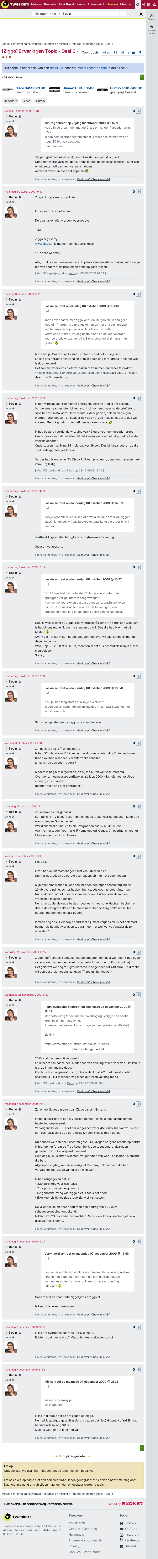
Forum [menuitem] (113, 4)
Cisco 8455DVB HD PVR (33, 88)
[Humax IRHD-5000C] (102, 90)
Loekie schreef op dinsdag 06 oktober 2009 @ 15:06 (81, 306)
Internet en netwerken (27, 43)
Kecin (13, 116)
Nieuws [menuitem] (36, 4)
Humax (40, 101)
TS (115, 52)
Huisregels (76, 1534)
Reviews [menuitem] (50, 4)
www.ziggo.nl (44, 243)
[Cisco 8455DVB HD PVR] (7, 90)
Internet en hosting (56, 43)
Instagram (132, 1534)
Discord (130, 1546)
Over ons (90, 1529)
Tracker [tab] (151, 19)
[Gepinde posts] (140, 52)
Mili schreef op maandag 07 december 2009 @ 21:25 (81, 1381)
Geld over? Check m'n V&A (93, 179)
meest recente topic (92, 68)
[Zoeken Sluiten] (141, 13)
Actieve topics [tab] (151, 32)
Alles (106, 52)
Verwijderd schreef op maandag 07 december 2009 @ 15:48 (87, 1253)
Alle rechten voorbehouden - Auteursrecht (32, 1530)
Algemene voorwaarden (86, 1540)
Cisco (26, 101)
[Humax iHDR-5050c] (55, 90)
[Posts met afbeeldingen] (122, 52)
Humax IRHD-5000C (126, 88)
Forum (6, 43)
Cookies (75, 1552)
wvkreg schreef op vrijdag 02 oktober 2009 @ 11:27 (81, 123)
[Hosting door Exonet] (125, 1504)
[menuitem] (138, 4)
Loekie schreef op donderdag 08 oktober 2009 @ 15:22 (83, 579)
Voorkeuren (92, 1552)
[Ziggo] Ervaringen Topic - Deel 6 (92, 43)
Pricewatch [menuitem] (96, 4)
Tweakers (9, 1526)
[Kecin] (11, 131)
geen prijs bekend (28, 92)
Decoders (10, 101)
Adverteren (77, 1523)
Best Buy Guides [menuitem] (70, 4)
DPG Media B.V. (51, 1526)
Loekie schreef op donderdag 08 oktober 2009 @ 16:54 (83, 688)
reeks (54, 68)
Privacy (74, 1546)
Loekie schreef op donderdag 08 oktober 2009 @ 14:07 (83, 503)
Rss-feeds (132, 1540)
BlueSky (130, 1523)
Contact (74, 1529)
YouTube (131, 1529)
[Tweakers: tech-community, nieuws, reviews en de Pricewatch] (15, 4)
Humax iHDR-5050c (78, 88)
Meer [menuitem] (124, 4)
